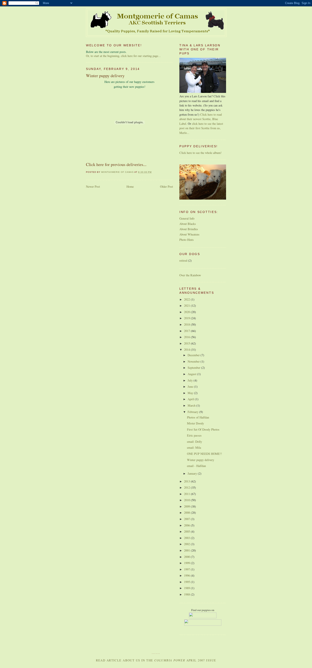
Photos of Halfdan (198, 417)
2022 (187, 299)
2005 (187, 531)
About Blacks (187, 224)
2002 (187, 544)
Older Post (166, 186)
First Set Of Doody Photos (203, 429)
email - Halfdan (196, 466)
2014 (187, 349)
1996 (187, 575)
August (192, 374)
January (193, 473)
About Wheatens (189, 234)
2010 (187, 500)
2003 (187, 538)
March (192, 405)
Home (130, 186)
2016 (187, 337)
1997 (187, 569)
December (194, 355)
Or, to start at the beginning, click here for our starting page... (123, 56)
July (191, 380)
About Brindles (188, 229)
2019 (187, 318)
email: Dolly (194, 442)
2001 (187, 550)
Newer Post (93, 186)
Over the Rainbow (190, 275)
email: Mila (194, 447)
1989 (187, 588)
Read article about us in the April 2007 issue (156, 660)
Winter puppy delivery (200, 460)
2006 (187, 525)
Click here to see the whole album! (200, 153)
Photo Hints (186, 240)
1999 (187, 563)
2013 (187, 481)
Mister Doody (195, 423)
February (193, 412)
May (191, 393)
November (194, 361)
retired (183, 260)
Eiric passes (194, 435)
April (191, 399)
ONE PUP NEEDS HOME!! (204, 454)
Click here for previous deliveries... (116, 164)
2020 (187, 312)
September (194, 368)
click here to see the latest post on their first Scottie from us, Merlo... (201, 128)
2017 (187, 331)
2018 (187, 324)
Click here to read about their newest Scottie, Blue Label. (200, 119)
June (191, 386)
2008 (187, 513)
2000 (187, 557)
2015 (187, 343)
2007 (187, 519)
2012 (187, 487)
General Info (186, 218)
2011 (187, 494)
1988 (187, 594)
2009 (187, 506)
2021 (187, 306)
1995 (187, 582)
